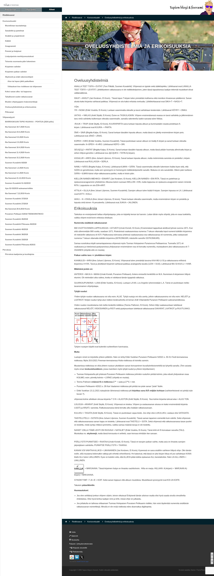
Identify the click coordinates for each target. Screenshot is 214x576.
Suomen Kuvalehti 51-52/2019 (17, 183)
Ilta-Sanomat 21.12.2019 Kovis (18, 178)
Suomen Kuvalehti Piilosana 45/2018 (20, 224)
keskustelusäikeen (93, 369)
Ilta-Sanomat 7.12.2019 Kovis (17, 193)
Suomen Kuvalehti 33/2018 (16, 239)
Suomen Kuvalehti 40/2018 (16, 229)
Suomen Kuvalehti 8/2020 (16, 163)
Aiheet (52, 9)
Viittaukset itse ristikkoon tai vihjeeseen (25, 86)
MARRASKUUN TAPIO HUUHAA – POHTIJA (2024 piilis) (29, 122)
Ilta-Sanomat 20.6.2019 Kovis (17, 209)
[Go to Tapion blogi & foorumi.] (66, 18)
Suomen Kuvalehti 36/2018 (16, 234)
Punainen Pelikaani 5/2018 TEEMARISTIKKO (24, 214)
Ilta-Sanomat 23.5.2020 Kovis (17, 132)
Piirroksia (7, 250)
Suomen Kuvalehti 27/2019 (16, 204)
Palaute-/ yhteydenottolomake (81, 544)
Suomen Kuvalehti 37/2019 (16, 199)
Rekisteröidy (78, 552)
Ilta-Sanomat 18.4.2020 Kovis (17, 147)
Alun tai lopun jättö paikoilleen (21, 81)
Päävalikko (31, 10)
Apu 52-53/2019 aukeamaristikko (19, 188)
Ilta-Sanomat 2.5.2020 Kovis (17, 142)
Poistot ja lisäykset (13, 51)
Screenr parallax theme (187, 570)
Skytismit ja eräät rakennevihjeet (19, 77)
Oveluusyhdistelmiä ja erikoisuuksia (20, 107)
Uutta (73, 532)
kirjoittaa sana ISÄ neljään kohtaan (148, 391)
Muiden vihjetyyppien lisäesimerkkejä (21, 102)
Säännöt (74, 536)
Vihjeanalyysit (9, 117)
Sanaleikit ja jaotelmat (14, 31)
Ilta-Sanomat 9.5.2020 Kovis (17, 137)
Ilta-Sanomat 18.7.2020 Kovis (17, 127)
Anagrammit (10, 46)
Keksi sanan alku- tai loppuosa (18, 91)
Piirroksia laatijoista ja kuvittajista (19, 254)
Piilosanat (9, 112)
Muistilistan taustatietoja (15, 26)
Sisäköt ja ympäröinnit (14, 36)
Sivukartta (75, 540)
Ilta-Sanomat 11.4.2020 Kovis (17, 152)
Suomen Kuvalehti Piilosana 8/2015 (20, 245)
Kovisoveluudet (9, 21)
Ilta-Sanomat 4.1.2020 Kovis (17, 173)
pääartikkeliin (88, 485)
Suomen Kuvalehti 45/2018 (16, 219)
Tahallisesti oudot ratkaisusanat (18, 97)
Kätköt (8, 41)
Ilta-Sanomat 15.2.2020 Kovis (17, 158)
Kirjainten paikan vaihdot (16, 72)
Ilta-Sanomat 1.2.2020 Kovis (17, 168)
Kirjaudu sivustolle (80, 548)
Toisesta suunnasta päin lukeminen (20, 61)
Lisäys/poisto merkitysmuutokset (19, 56)
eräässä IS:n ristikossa (102, 382)
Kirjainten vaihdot (12, 67)
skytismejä (92, 433)
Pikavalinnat (10, 10)
